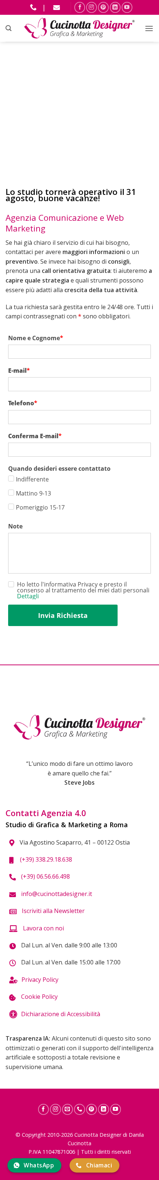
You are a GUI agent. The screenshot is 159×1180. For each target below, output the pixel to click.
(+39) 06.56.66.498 (45, 876)
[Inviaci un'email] (67, 1109)
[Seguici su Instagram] (91, 7)
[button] (8, 28)
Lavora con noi (42, 928)
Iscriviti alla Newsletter (52, 911)
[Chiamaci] (79, 1109)
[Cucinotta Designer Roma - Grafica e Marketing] (80, 28)
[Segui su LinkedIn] (115, 7)
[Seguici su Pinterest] (103, 7)
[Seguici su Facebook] (79, 7)
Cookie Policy (39, 997)
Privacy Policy (39, 980)
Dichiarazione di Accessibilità (60, 1014)
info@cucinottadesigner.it (56, 894)
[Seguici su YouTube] (127, 7)
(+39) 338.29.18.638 (44, 859)
